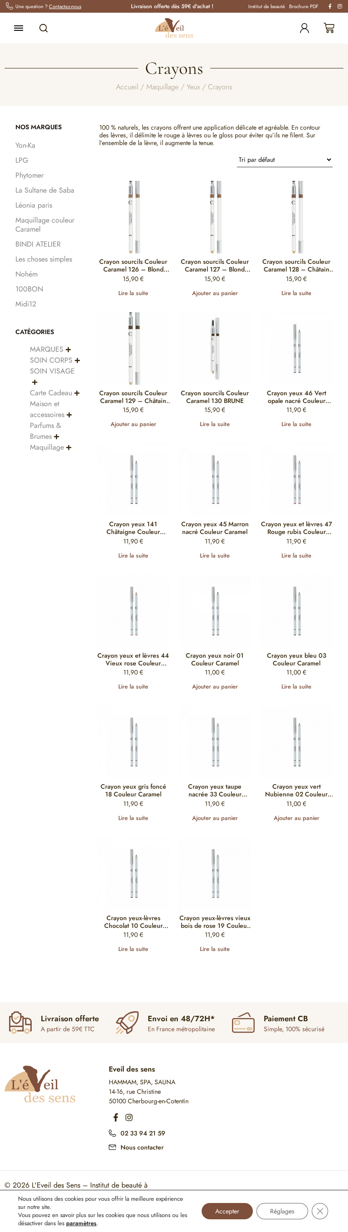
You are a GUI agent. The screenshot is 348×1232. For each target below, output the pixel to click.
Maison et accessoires (47, 409)
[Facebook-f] (115, 1117)
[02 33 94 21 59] (112, 1132)
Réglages (282, 1211)
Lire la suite (133, 293)
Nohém (26, 274)
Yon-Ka (25, 145)
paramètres (81, 1223)
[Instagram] (129, 1117)
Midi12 (25, 304)
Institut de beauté (266, 6)
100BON (29, 289)
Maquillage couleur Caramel (44, 224)
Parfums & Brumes (45, 430)
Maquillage (162, 87)
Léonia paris (33, 205)
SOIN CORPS (51, 360)
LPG (21, 160)
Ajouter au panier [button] (215, 293)
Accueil (127, 87)
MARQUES (46, 349)
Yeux (193, 87)
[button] (68, 349)
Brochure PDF (304, 6)
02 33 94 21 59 (143, 1133)
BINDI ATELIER (38, 244)
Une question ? (48, 6)
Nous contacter (142, 1147)
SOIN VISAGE (52, 371)
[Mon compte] (304, 28)
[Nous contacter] (112, 1146)
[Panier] (329, 28)
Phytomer (29, 175)
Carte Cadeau (51, 393)
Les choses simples (43, 259)
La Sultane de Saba (44, 190)
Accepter (227, 1211)
